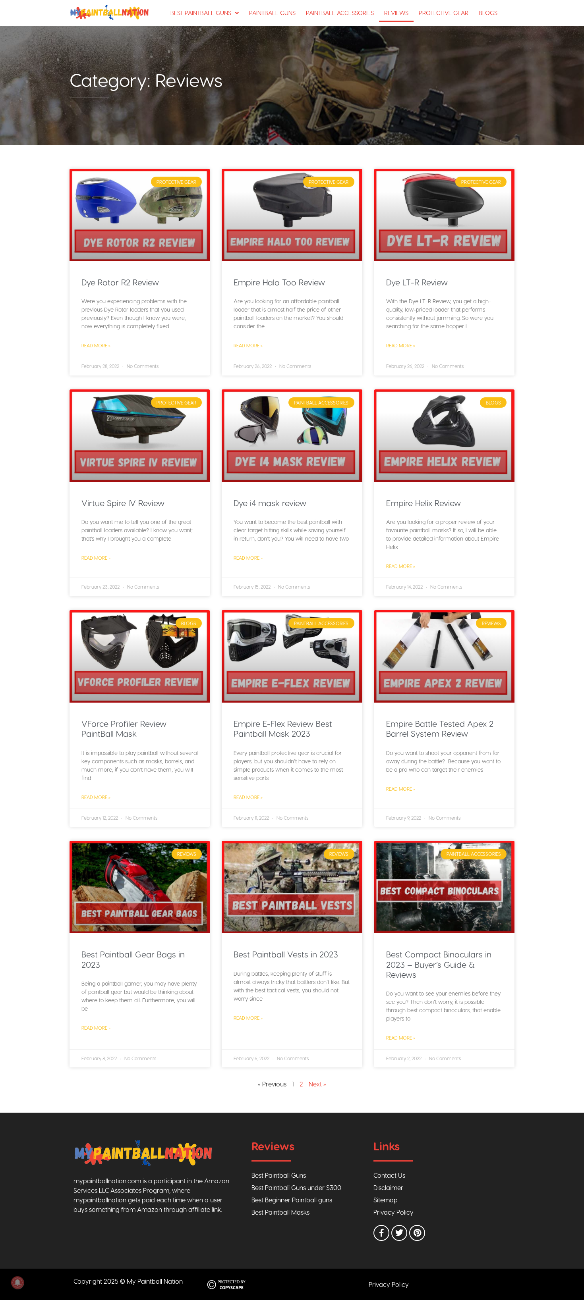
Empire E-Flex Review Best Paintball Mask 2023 (283, 728)
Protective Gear (443, 12)
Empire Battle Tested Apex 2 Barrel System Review (439, 728)
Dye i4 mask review (270, 503)
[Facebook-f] (381, 1233)
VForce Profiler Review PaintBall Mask (123, 728)
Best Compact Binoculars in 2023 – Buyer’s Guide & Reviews (438, 964)
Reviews (396, 12)
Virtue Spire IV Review (122, 503)
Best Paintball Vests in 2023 (286, 954)
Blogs (488, 12)
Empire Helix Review (423, 503)
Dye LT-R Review (417, 282)
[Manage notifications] (17, 1282)
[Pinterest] (417, 1233)
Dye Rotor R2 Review (120, 282)
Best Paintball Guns (200, 12)
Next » (317, 1084)
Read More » (95, 345)
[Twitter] (399, 1233)
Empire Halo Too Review (279, 282)
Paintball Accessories (340, 12)
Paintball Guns (272, 12)
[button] (204, 13)
